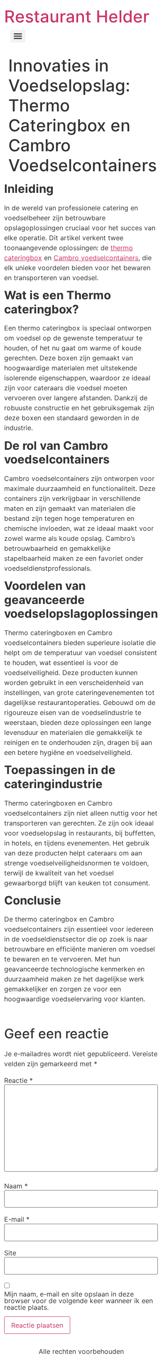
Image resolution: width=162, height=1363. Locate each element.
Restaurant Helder (76, 16)
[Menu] (17, 36)
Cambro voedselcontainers (96, 258)
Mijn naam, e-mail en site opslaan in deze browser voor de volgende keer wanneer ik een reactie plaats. (78, 1301)
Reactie (18, 1080)
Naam (16, 1186)
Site (10, 1253)
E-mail (16, 1219)
